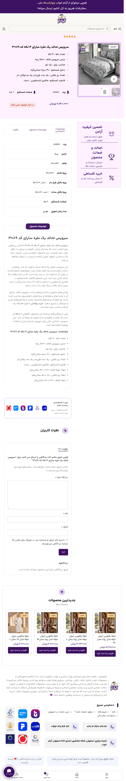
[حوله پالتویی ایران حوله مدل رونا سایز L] (76, 622)
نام (65, 513)
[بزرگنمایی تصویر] (114, 79)
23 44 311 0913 (60, 727)
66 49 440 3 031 (97, 727)
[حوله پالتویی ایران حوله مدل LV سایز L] (18, 622)
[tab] (63, 449)
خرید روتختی (37, 303)
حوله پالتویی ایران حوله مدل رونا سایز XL (106, 639)
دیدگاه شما (61, 477)
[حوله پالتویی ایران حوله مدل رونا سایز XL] (105, 622)
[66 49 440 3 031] (112, 727)
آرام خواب (94, 759)
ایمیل (64, 527)
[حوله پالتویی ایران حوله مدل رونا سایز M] (47, 622)
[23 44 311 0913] (75, 727)
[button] (105, 653)
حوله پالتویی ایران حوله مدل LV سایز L (19, 637)
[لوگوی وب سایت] (61, 18)
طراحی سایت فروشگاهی (30, 759)
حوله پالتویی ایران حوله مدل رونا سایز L (76, 637)
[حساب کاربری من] (4, 29)
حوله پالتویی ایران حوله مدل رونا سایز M (47, 637)
